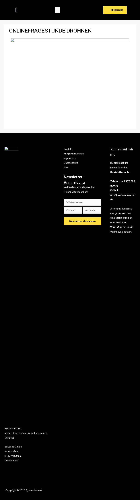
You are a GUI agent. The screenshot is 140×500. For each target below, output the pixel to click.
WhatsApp (116, 226)
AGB (66, 167)
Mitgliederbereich (74, 153)
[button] (57, 10)
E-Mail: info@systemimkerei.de (122, 195)
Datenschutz (71, 162)
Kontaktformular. (120, 172)
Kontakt (68, 149)
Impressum (70, 158)
